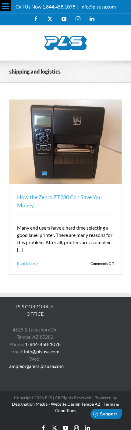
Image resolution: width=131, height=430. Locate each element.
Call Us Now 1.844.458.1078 (45, 6)
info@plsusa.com (98, 6)
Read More (26, 263)
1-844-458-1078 (43, 344)
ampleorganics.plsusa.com (36, 366)
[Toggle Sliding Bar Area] (5, 5)
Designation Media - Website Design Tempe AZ (56, 404)
